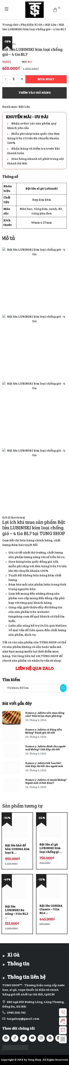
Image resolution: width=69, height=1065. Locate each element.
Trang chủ (10, 25)
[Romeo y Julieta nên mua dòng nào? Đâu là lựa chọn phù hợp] (11, 717)
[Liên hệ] (63, 1012)
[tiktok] (14, 1038)
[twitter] (23, 1038)
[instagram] (41, 1038)
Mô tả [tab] (8, 238)
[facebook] (6, 1038)
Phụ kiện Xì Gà (31, 25)
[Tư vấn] (63, 1021)
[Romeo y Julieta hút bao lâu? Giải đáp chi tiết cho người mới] (11, 768)
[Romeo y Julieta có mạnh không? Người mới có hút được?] (11, 784)
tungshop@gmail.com (23, 1019)
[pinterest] (50, 1038)
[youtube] (32, 1038)
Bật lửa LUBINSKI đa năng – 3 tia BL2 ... (16, 912)
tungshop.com (18, 616)
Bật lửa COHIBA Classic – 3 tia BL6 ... (50, 909)
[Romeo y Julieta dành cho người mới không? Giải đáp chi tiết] (11, 751)
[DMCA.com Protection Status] (15, 1047)
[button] (55, 10)
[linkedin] (58, 1038)
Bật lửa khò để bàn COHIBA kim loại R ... (17, 849)
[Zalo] (63, 1039)
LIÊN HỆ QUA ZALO (35, 669)
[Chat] (63, 1030)
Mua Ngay (46, 79)
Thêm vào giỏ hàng (35, 93)
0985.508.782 (16, 1013)
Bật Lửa (50, 25)
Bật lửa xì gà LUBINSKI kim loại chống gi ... (50, 848)
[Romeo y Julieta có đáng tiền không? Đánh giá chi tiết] (11, 734)
